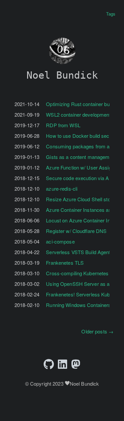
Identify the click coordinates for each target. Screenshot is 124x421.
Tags (110, 14)
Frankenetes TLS (65, 262)
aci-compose (60, 241)
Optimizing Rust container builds (81, 103)
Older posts (97, 331)
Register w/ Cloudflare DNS (76, 230)
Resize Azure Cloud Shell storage (83, 199)
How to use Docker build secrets (82, 135)
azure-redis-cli (61, 188)
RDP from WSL (63, 125)
